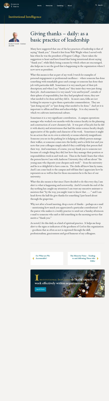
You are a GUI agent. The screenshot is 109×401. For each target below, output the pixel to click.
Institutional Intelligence (25, 17)
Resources (49, 6)
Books (39, 6)
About (70, 6)
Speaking (60, 6)
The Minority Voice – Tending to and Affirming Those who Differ (82, 258)
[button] (99, 5)
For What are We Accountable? (43, 256)
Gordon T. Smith (15, 5)
